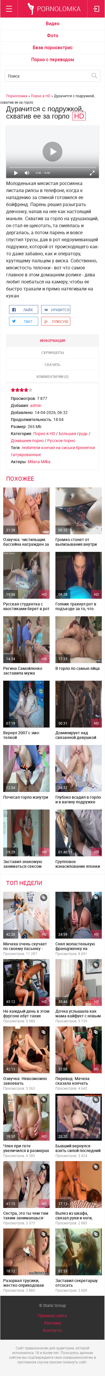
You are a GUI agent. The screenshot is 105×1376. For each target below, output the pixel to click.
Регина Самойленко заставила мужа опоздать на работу (22, 672)
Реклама (52, 1323)
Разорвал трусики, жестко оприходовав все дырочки (23, 1285)
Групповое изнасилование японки (77, 864)
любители (31, 447)
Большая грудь (73, 433)
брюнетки (85, 447)
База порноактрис (53, 47)
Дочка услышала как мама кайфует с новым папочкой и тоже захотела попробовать (78, 1018)
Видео (53, 23)
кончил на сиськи (58, 447)
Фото (52, 35)
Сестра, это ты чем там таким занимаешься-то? (25, 1217)
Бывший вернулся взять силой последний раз (78, 1150)
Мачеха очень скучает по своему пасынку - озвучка (25, 948)
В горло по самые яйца (77, 668)
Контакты (52, 1330)
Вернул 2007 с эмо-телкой (21, 735)
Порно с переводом (52, 59)
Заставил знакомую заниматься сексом (22, 864)
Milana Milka (39, 461)
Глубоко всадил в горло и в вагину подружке (78, 799)
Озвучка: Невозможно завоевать (25, 1081)
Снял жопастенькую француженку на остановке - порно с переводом (75, 951)
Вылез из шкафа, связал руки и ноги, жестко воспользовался (73, 1220)
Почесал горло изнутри (25, 797)
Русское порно (61, 440)
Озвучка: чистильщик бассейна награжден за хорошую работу (26, 544)
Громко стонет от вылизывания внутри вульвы (76, 544)
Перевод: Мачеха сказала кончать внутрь (72, 1083)
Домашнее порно (27, 440)
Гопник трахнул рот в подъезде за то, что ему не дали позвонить (77, 608)
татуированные (26, 454)
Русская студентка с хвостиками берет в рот (26, 606)
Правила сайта (52, 1315)
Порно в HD (44, 433)
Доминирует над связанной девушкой (75, 735)
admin (35, 405)
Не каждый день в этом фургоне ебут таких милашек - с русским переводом (26, 1018)
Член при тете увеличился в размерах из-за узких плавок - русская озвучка (26, 1153)
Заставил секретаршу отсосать (76, 1283)
